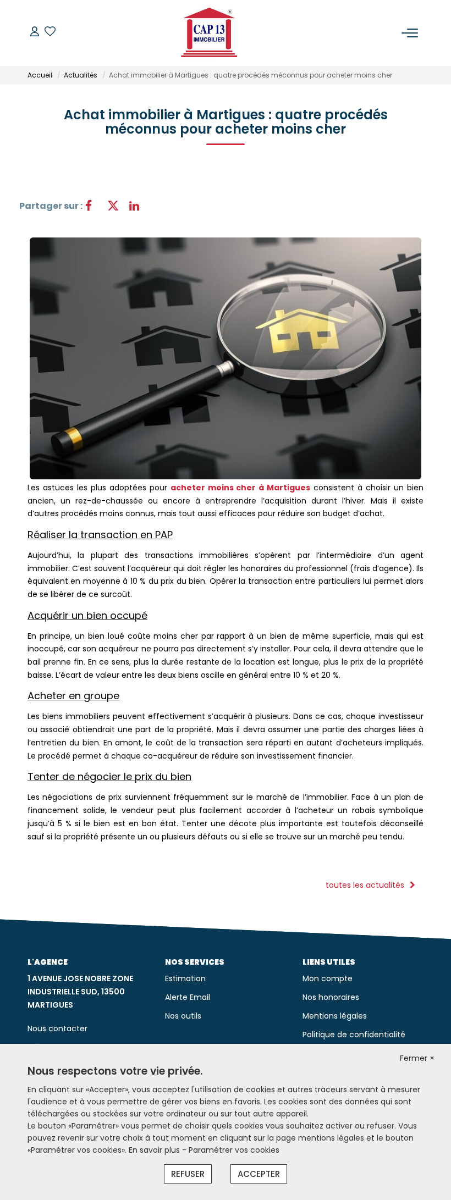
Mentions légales (334, 1015)
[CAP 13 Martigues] (209, 33)
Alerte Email (187, 997)
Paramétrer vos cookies (234, 1149)
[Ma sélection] (50, 32)
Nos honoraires (330, 997)
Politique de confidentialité (353, 1034)
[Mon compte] (34, 32)
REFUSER (188, 1174)
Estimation (185, 978)
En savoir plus (155, 1149)
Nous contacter (57, 1028)
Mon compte (327, 978)
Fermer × (417, 1058)
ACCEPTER (259, 1174)
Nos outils (183, 1015)
